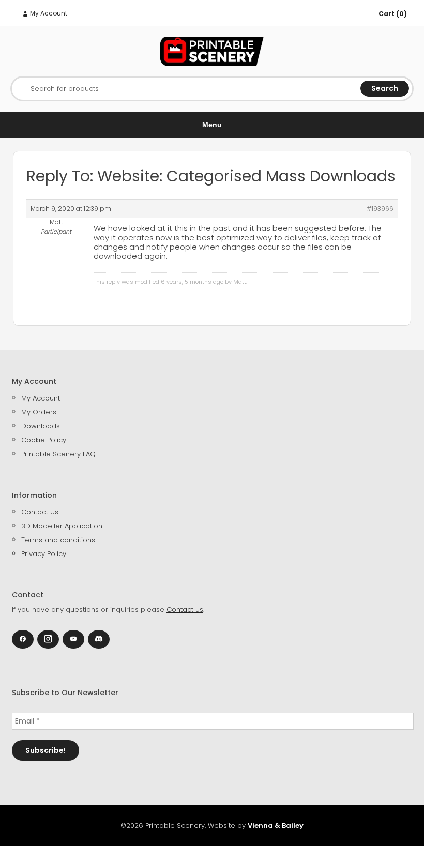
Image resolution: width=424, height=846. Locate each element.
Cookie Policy (43, 440)
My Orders (38, 412)
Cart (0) (392, 13)
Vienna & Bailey (276, 825)
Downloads (40, 426)
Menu (212, 124)
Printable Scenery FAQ (58, 454)
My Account (47, 13)
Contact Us (39, 512)
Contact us (184, 609)
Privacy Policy (43, 554)
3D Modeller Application (61, 526)
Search (384, 88)
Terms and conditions (58, 540)
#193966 (380, 208)
